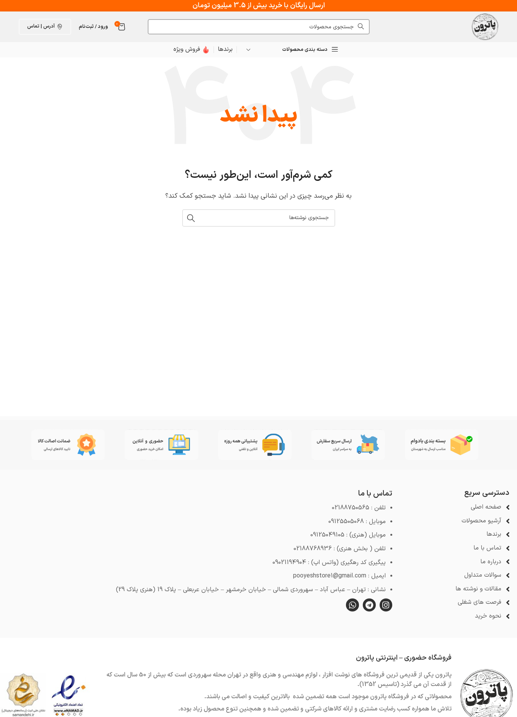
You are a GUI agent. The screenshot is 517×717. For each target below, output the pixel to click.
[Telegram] (369, 604)
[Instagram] (386, 604)
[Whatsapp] (352, 604)
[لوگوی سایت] (485, 26)
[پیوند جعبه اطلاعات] (191, 50)
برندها (225, 49)
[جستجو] (191, 218)
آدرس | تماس (41, 26)
